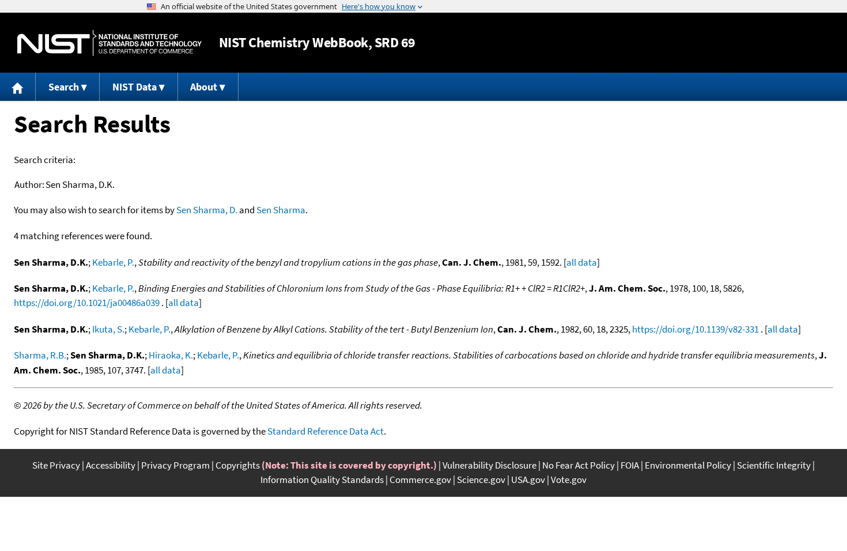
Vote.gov (569, 479)
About (203, 86)
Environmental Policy (688, 465)
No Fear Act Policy (578, 465)
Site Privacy (56, 465)
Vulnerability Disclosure (489, 465)
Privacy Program (175, 465)
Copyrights (237, 465)
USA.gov (528, 479)
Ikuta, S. (108, 329)
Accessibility (110, 465)
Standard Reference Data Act (325, 431)
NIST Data (134, 86)
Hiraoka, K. (171, 355)
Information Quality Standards (322, 479)
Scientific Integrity (774, 465)
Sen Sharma (280, 209)
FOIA (630, 465)
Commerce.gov (420, 479)
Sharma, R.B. (40, 355)
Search (63, 86)
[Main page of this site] (18, 87)
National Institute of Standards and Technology (109, 43)
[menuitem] (18, 87)
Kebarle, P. (113, 262)
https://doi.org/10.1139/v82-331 (695, 329)
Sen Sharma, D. (206, 209)
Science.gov (481, 479)
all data (581, 262)
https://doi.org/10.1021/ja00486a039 (87, 302)
